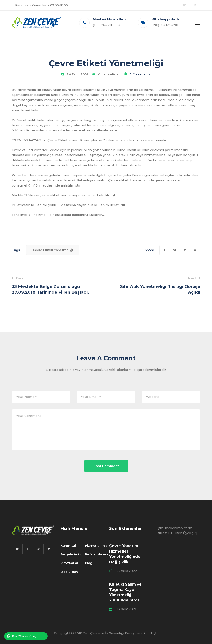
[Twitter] (175, 250)
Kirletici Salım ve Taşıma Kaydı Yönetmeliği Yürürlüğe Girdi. (125, 592)
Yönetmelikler (109, 74)
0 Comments (140, 74)
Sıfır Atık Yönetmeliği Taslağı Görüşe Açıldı (160, 285)
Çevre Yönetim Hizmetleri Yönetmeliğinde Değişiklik (124, 554)
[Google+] (38, 549)
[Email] (195, 250)
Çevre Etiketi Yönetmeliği (53, 250)
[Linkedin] (185, 250)
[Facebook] (164, 250)
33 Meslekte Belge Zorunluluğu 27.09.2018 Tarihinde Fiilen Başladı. (50, 285)
